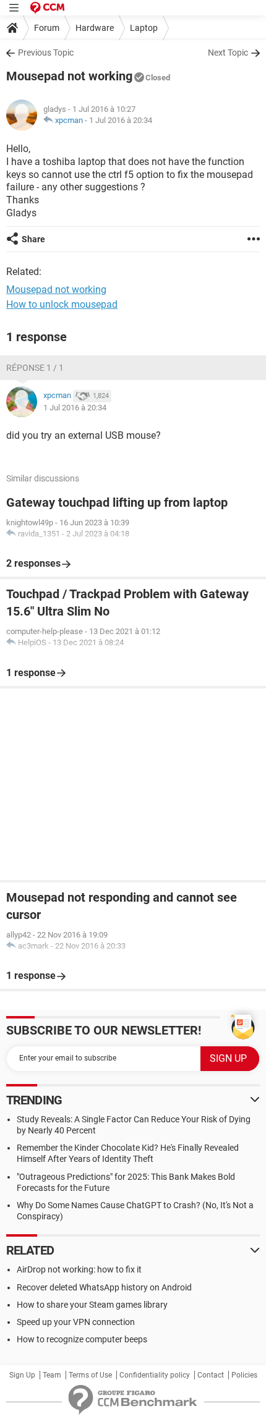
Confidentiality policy (154, 1375)
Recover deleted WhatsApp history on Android (104, 1287)
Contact (210, 1375)
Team (52, 1375)
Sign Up (22, 1375)
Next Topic (228, 52)
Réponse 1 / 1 (35, 368)
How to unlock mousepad (62, 304)
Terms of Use (90, 1375)
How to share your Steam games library (92, 1305)
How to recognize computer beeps (82, 1339)
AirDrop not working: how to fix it (79, 1269)
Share (33, 239)
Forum (46, 28)
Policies (244, 1375)
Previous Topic (46, 52)
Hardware (94, 28)
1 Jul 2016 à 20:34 (120, 120)
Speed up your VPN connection (76, 1322)
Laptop (144, 28)
